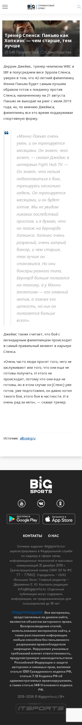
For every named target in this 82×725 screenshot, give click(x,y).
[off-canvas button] (5, 7)
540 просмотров (23, 52)
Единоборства (58, 52)
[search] (79, 7)
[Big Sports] (41, 6)
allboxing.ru (27, 438)
